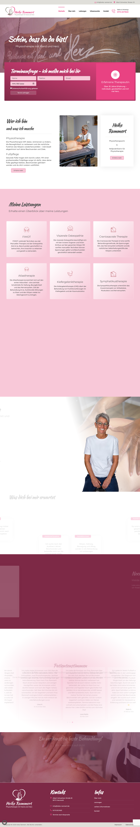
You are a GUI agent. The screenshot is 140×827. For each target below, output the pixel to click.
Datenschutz (130, 824)
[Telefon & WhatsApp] (113, 11)
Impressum (118, 824)
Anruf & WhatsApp (99, 597)
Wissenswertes (95, 11)
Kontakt (106, 11)
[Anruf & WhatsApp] (88, 599)
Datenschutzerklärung (21, 88)
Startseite (61, 11)
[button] (67, 722)
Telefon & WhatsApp (123, 10)
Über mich (71, 11)
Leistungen (82, 11)
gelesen (25, 88)
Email (95, 607)
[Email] (88, 608)
